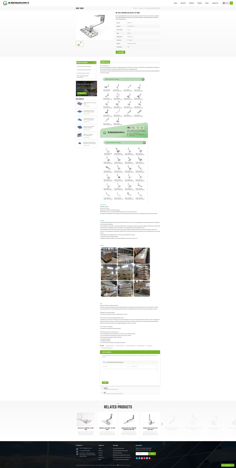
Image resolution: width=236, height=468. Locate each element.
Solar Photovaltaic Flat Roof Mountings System (89, 119)
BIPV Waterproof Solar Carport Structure (122, 457)
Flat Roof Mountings (117, 452)
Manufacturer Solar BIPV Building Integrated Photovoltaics (89, 127)
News (207, 3)
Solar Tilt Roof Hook (141, 345)
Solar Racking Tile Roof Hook (106, 347)
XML (108, 465)
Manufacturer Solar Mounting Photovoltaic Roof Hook (128, 428)
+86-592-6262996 (85, 450)
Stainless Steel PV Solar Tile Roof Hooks (150, 428)
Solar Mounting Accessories (83, 73)
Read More (86, 106)
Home (175, 3)
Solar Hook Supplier (120, 345)
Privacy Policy (113, 465)
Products (191, 3)
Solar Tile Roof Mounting (118, 448)
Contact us (215, 3)
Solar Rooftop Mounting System (84, 66)
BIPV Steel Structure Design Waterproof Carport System (90, 143)
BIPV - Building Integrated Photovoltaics (82, 76)
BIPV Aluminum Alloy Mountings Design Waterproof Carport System (90, 135)
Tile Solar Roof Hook (110, 345)
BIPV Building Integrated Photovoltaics (121, 455)
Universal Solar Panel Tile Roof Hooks (107, 428)
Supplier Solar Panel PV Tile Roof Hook (215, 428)
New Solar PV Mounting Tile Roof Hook (86, 428)
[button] (162, 424)
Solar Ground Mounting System (84, 69)
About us (183, 3)
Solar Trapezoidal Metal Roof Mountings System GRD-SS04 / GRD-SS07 (89, 111)
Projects (200, 3)
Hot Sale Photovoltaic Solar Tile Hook (115, 362)
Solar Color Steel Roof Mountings (120, 450)
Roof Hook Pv (149, 345)
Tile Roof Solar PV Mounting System (90, 103)
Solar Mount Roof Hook (130, 345)
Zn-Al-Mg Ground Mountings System (121, 459)
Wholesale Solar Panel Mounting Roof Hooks (193, 428)
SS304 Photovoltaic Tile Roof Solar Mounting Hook (172, 428)
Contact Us (82, 93)
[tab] (105, 62)
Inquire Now (121, 52)
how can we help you (84, 84)
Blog (100, 459)
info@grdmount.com (87, 448)
